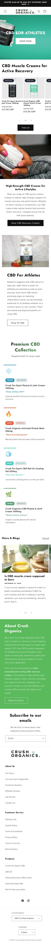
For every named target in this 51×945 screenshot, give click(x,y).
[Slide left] (20, 120)
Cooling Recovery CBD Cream (18, 878)
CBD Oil (8, 872)
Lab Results (10, 797)
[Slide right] (31, 120)
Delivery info (10, 819)
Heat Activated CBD (14, 884)
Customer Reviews (13, 785)
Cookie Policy (11, 825)
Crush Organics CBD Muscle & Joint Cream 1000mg (32, 103)
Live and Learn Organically (17, 779)
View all (25, 128)
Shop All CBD (17, 323)
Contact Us (10, 803)
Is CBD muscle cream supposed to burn (25, 577)
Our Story (9, 773)
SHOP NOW (26, 41)
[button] (5, 11)
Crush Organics (21, 940)
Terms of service (12, 843)
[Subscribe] (43, 738)
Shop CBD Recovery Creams (25, 223)
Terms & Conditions (14, 831)
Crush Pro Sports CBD (15, 866)
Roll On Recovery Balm (15, 889)
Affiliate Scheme (12, 791)
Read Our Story (16, 700)
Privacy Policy (11, 837)
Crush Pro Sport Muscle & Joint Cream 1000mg (12, 102)
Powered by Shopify (34, 940)
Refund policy (11, 849)
